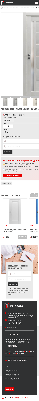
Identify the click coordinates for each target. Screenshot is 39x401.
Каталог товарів (18, 351)
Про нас (13, 353)
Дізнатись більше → (12, 176)
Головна (8, 351)
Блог (7, 353)
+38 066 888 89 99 (11, 340)
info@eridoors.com (14, 320)
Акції (32, 351)
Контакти (20, 353)
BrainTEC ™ (25, 398)
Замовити (22, 237)
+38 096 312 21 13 (24, 340)
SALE (27, 351)
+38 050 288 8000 (10, 342)
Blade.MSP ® (15, 398)
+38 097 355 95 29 (23, 342)
